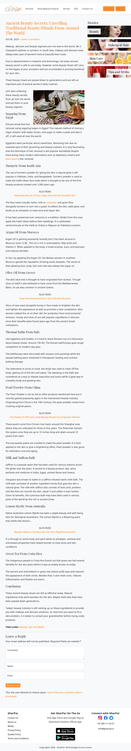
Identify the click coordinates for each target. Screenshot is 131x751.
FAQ (76, 8)
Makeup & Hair (118, 45)
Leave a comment (30, 39)
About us (12, 722)
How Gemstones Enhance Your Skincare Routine (45, 298)
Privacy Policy (14, 730)
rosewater (51, 202)
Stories (66, 8)
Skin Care (96, 58)
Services (29, 8)
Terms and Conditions (18, 738)
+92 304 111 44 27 (105, 723)
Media (11, 726)
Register (109, 8)
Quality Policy (14, 734)
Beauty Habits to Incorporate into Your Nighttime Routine (45, 531)
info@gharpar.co (106, 728)
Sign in (120, 8)
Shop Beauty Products (48, 8)
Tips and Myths (36, 626)
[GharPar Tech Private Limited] (13, 8)
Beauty (23, 626)
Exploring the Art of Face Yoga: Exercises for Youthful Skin (45, 195)
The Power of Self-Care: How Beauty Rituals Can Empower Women (45, 417)
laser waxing (12, 158)
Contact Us (87, 8)
